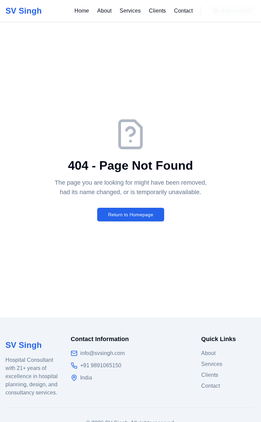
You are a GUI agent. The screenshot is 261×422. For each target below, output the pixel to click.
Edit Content (236, 11)
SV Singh (23, 10)
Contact (183, 11)
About (104, 11)
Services (130, 11)
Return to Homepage (130, 214)
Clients (157, 11)
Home (81, 11)
